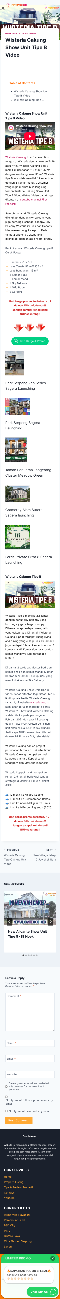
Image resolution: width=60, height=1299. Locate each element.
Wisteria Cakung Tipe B (29, 99)
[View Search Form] (45, 5)
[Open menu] (53, 5)
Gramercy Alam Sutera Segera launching (23, 512)
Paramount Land (14, 1220)
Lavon (8, 1246)
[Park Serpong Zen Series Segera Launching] (14, 363)
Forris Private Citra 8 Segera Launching (28, 559)
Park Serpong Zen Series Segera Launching (25, 386)
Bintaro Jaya (12, 1236)
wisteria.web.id (39, 702)
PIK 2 (7, 1230)
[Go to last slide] (9, 922)
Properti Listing (14, 1182)
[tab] (23, 955)
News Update (12, 33)
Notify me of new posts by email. (30, 1111)
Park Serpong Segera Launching (22, 425)
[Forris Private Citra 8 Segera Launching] (17, 537)
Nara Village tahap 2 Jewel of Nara (44, 855)
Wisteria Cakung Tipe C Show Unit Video (15, 857)
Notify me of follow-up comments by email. (29, 1102)
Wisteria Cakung (15, 157)
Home (8, 1176)
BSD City (9, 1225)
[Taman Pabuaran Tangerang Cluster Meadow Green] (16, 450)
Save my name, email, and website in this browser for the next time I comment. (29, 1086)
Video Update (29, 33)
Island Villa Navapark (17, 1214)
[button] (30, 341)
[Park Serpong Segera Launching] (17, 406)
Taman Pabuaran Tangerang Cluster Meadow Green (28, 472)
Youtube (9, 1198)
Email (11, 1058)
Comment (14, 996)
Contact (9, 1192)
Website (12, 1074)
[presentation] (30, 908)
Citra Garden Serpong (18, 1241)
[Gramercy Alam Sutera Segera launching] (17, 493)
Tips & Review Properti (18, 1187)
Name (11, 1043)
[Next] (50, 922)
